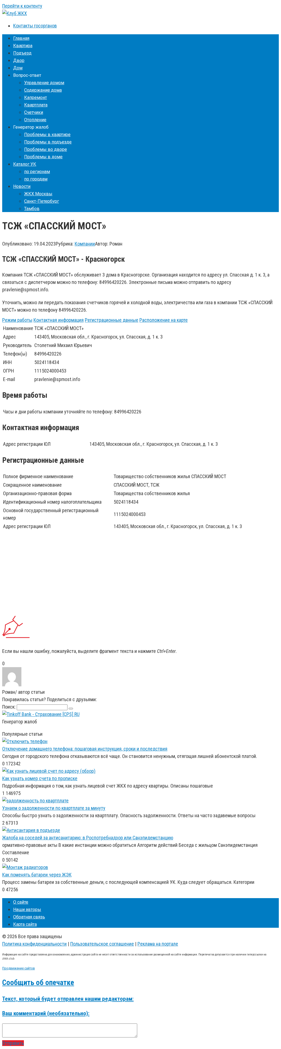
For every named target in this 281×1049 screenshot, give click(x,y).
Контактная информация (58, 320)
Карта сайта (25, 924)
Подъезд (22, 53)
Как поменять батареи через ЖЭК (37, 875)
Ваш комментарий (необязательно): (45, 1013)
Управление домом (44, 82)
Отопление (35, 119)
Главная (21, 38)
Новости (21, 186)
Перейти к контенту (22, 6)
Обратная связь (29, 917)
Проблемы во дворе (45, 149)
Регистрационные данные (111, 320)
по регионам (37, 171)
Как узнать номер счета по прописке (39, 778)
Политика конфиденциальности (34, 944)
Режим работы (17, 320)
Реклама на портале (157, 944)
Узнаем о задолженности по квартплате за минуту (53, 808)
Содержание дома (43, 90)
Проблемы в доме (43, 156)
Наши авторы (27, 909)
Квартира (22, 45)
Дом (18, 68)
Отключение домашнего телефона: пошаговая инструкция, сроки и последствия (84, 749)
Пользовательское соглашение (102, 944)
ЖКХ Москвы (38, 193)
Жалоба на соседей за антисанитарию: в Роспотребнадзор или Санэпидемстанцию (87, 838)
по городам (35, 179)
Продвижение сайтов (18, 968)
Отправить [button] (13, 1043)
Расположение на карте (163, 320)
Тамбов (32, 208)
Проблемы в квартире (47, 134)
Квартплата (35, 105)
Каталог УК (24, 164)
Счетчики (33, 112)
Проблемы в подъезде (48, 142)
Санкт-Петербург (41, 201)
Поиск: (9, 707)
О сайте (20, 902)
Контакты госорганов (35, 26)
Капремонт (35, 97)
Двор (18, 60)
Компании (85, 244)
